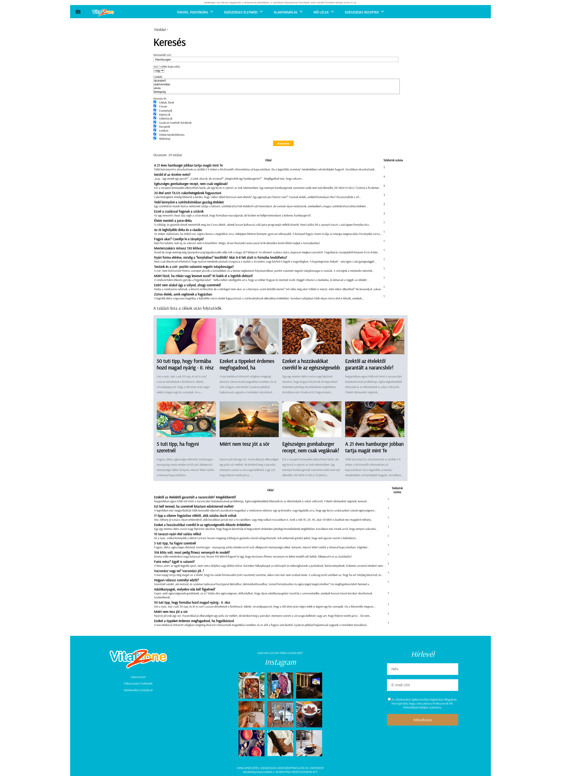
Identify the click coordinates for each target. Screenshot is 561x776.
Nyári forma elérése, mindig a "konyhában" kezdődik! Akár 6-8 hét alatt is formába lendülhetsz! (220, 257)
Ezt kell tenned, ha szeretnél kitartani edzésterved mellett (194, 506)
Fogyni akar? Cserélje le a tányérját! (179, 239)
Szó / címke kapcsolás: (167, 66)
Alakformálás (285, 12)
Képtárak (164, 114)
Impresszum (138, 677)
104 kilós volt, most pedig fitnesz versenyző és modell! (192, 552)
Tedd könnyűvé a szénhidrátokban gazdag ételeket (189, 202)
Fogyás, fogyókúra (192, 12)
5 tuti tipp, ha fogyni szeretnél (175, 543)
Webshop (164, 139)
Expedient (317, 768)
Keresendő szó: (162, 55)
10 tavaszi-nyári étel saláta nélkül (177, 534)
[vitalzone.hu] (103, 13)
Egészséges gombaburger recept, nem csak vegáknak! (191, 183)
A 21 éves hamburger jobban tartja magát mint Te (188, 165)
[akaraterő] (276, 81)
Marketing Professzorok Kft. (296, 772)
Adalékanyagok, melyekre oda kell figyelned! (184, 589)
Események (165, 111)
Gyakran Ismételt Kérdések (175, 123)
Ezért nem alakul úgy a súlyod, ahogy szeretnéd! (187, 285)
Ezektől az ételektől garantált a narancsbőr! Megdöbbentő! (369, 367)
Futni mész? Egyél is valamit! (174, 561)
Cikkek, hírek (166, 102)
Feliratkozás (422, 719)
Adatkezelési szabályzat (138, 690)
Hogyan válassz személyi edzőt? (176, 580)
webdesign (268, 768)
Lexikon (163, 130)
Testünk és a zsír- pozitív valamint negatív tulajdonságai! (194, 266)
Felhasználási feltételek (138, 683)
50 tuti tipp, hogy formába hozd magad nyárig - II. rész (185, 364)
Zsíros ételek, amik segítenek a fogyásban (183, 294)
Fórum (163, 106)
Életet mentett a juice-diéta (173, 220)
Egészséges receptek (362, 12)
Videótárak (165, 118)
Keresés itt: (160, 98)
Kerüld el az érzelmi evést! (172, 174)
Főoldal (160, 29)
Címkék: (158, 77)
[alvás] (276, 88)
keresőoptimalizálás (293, 768)
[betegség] (276, 92)
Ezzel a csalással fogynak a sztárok (179, 211)
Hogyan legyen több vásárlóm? (280, 653)
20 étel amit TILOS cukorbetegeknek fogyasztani (187, 193)
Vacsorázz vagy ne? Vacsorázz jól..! (179, 571)
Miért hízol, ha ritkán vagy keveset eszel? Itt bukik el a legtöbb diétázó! (203, 276)
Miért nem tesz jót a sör (245, 443)
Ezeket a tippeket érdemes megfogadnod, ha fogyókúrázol (247, 367)
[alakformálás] (276, 84)
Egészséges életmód (240, 12)
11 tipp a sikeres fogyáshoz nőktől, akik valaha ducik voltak (195, 515)
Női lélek (321, 12)
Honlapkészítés (248, 768)
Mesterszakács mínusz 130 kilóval (178, 248)
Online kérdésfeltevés (172, 135)
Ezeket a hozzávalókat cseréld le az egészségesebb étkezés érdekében (311, 367)
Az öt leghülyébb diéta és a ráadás (178, 229)
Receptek (164, 127)
